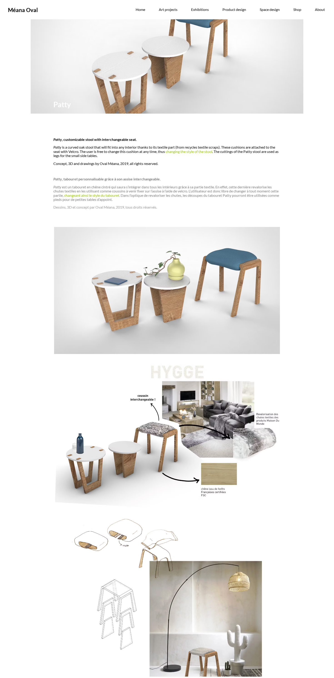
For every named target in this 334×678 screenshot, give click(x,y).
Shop (297, 9)
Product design (234, 9)
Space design (270, 9)
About (320, 9)
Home (140, 9)
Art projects (168, 9)
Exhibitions (200, 9)
